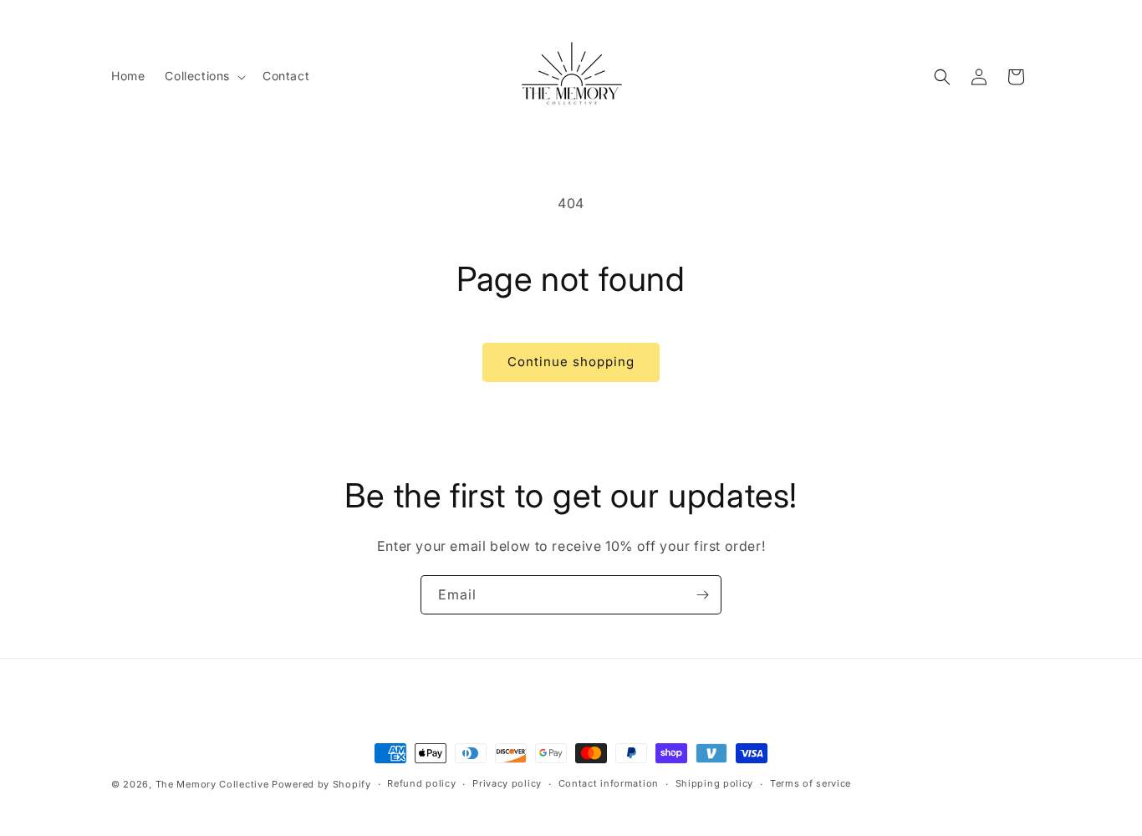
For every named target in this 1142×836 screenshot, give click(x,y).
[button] (203, 76)
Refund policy (421, 783)
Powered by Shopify (321, 784)
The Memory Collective (212, 784)
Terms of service (810, 783)
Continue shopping (571, 362)
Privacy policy (507, 783)
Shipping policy (715, 783)
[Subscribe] (702, 594)
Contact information (608, 783)
